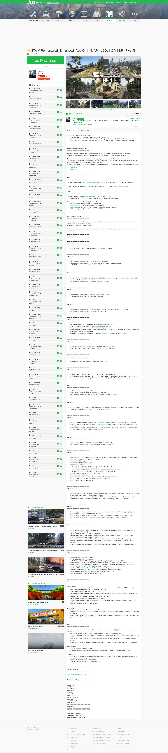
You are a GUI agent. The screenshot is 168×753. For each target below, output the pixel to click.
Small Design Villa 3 (97, 294)
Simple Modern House (100, 378)
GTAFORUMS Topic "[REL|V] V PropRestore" (82, 566)
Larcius (40, 71)
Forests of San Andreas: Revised (92, 182)
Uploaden (110, 2)
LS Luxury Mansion (99, 422)
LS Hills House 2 (96, 261)
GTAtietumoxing (34, 628)
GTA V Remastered (89, 196)
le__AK (112, 196)
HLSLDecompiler (75, 207)
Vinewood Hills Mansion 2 (101, 348)
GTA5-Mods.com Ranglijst (99, 744)
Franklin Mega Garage (110, 540)
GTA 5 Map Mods (71, 747)
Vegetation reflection (123, 186)
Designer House (98, 477)
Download (47, 60)
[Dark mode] (136, 2)
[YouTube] (38, 73)
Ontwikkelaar (80, 118)
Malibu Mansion (98, 544)
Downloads (71, 114)
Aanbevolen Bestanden (98, 731)
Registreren (129, 2)
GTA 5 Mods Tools (72, 728)
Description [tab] (71, 130)
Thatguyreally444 (34, 652)
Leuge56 (88, 409)
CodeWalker (73, 205)
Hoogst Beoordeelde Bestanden (101, 740)
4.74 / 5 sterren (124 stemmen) (134, 115)
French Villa (95, 311)
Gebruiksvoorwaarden (123, 734)
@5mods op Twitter (124, 740)
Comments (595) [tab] (84, 130)
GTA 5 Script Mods (72, 740)
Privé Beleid (120, 731)
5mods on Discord (123, 747)
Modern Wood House (100, 424)
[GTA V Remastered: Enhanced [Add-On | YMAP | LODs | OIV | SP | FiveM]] (103, 77)
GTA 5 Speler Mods (72, 744)
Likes (80, 114)
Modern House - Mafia (98, 309)
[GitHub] (40, 73)
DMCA (119, 737)
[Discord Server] (42, 73)
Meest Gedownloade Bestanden (101, 737)
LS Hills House (98, 328)
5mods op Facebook (124, 744)
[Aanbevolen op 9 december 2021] (28, 50)
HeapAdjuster (74, 169)
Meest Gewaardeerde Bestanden (101, 734)
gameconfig (73, 168)
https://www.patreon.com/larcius (82, 124)
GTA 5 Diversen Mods (73, 750)
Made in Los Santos (32, 729)
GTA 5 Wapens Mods (72, 737)
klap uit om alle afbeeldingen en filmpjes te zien (103, 109)
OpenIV (72, 203)
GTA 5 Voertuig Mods (73, 731)
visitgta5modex (34, 604)
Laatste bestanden (97, 728)
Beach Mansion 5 (97, 281)
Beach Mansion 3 (99, 326)
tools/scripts (79, 202)
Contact (119, 728)
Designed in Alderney (33, 728)
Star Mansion (97, 478)
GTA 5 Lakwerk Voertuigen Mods (76, 734)
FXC (71, 209)
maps (40, 583)
